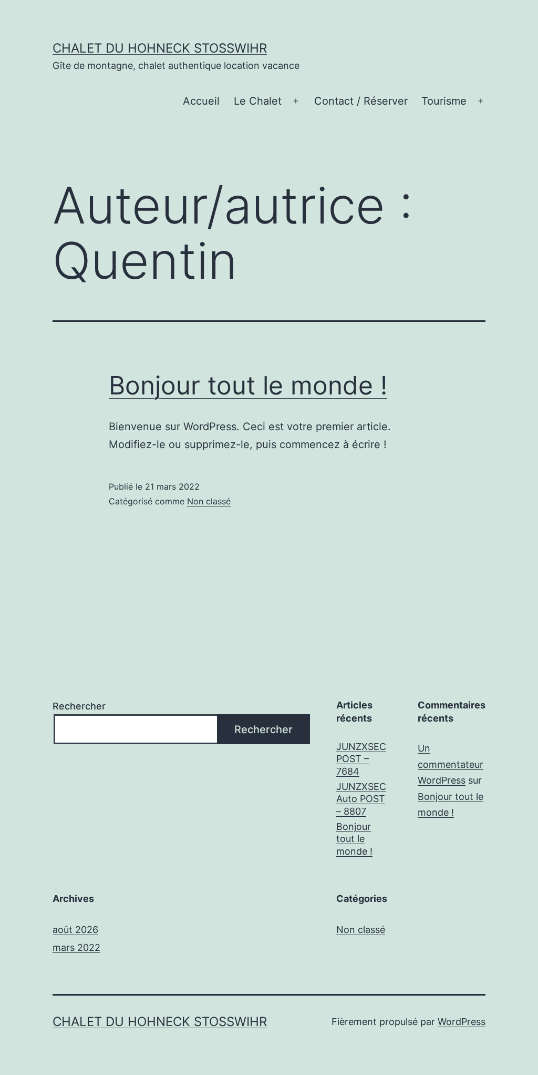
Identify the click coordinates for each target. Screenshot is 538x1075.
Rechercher (79, 706)
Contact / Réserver (361, 101)
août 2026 (75, 929)
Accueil (201, 101)
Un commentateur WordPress (450, 764)
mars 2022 (76, 947)
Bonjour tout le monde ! (248, 385)
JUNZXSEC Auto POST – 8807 (361, 799)
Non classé (209, 501)
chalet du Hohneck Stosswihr (160, 48)
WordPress (461, 1021)
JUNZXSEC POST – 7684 (361, 759)
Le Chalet (258, 101)
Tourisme (444, 101)
